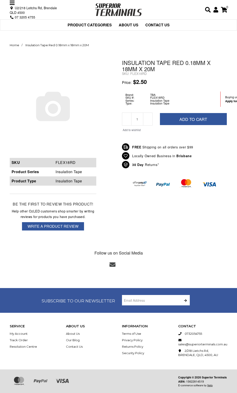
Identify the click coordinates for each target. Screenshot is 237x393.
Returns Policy (132, 346)
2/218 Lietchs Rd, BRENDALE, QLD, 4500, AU (198, 353)
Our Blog (73, 340)
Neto (210, 385)
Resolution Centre (23, 346)
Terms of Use (131, 333)
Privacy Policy (132, 340)
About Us (128, 25)
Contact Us (157, 25)
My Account (19, 333)
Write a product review (53, 226)
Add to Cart (193, 119)
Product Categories (90, 25)
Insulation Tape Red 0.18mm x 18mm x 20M (57, 45)
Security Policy (133, 353)
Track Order (19, 340)
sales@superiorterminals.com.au (202, 344)
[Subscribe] (184, 300)
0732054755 (193, 333)
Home (14, 45)
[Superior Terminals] (118, 9)
